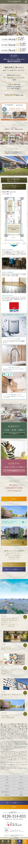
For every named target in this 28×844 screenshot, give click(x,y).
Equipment (21, 782)
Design (7, 779)
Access (21, 785)
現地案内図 (7, 795)
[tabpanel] (14, 20)
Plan (21, 779)
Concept (21, 776)
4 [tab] (15, 34)
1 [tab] (10, 34)
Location (7, 788)
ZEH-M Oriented (21, 788)
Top (7, 776)
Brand (21, 792)
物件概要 (21, 795)
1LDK (7, 782)
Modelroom (7, 785)
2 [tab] (12, 34)
